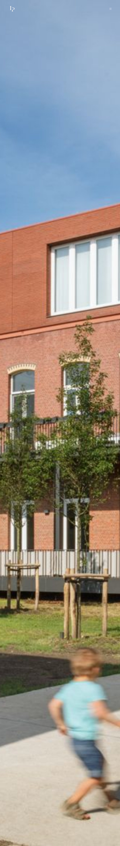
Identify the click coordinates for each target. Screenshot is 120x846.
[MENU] (109, 9)
